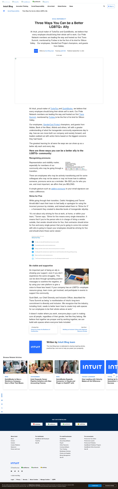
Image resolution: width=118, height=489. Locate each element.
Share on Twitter (2, 408)
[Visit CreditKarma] (26, 1)
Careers (13, 443)
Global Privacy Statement (34, 484)
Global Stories (62, 6)
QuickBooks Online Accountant (92, 447)
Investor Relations (15, 445)
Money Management (65, 455)
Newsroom (13, 447)
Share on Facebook (2, 404)
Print (2, 412)
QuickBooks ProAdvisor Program (92, 445)
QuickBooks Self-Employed (42, 438)
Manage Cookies (45, 479)
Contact (13, 441)
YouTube (11, 471)
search (104, 6)
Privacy (18, 479)
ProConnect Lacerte (89, 441)
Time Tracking (63, 449)
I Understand (95, 485)
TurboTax (54, 108)
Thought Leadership (88, 376)
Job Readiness (35, 376)
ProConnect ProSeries (90, 443)
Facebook (18, 471)
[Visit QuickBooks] (36, 1)
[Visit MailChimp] (46, 1)
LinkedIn (22, 471)
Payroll (61, 443)
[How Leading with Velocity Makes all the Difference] (92, 375)
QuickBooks (67, 108)
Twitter (14, 471)
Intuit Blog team (49, 51)
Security (25, 479)
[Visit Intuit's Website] (6, 1)
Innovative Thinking (22, 6)
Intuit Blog (8, 6)
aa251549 (63, 51)
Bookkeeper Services (65, 451)
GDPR (53, 479)
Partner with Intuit (15, 449)
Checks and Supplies (65, 453)
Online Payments (64, 445)
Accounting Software (65, 441)
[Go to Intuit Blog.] (4, 11)
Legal (12, 479)
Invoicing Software (64, 447)
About (12, 438)
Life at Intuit (51, 6)
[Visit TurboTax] (15, 1)
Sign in (112, 6)
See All (37, 443)
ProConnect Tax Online (90, 438)
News (71, 6)
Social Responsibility (37, 6)
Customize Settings (109, 485)
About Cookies (34, 479)
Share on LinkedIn (2, 400)
